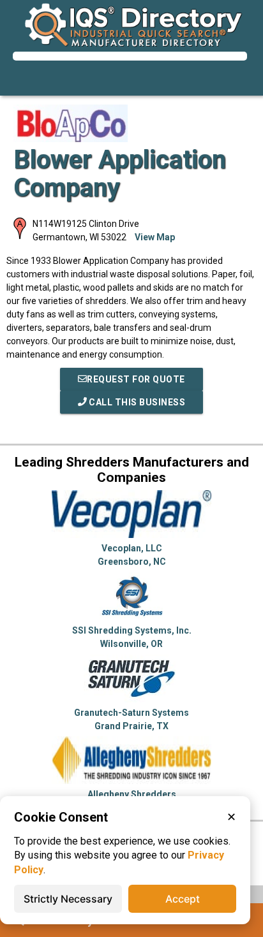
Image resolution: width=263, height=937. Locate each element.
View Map (155, 237)
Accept (182, 898)
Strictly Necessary (68, 898)
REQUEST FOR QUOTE (136, 379)
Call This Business (136, 402)
